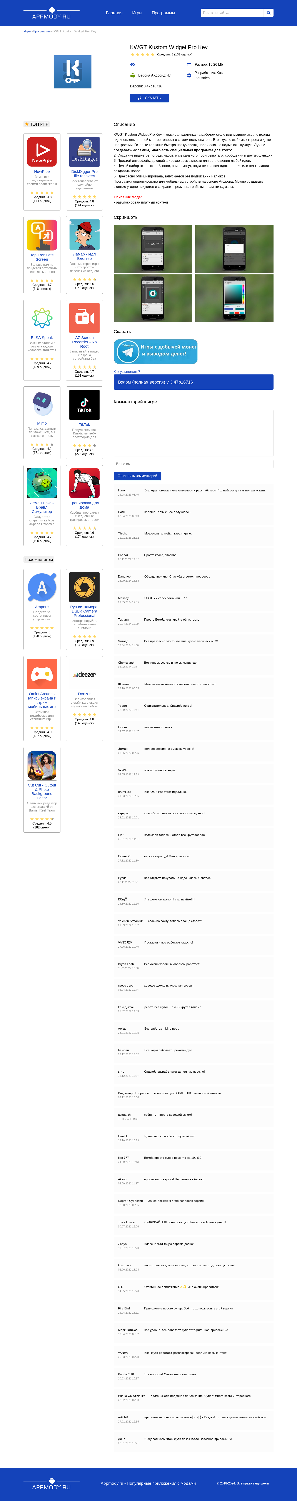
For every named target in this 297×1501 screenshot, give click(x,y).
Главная (114, 12)
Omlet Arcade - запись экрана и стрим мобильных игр (41, 700)
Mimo (42, 423)
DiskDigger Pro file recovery (84, 174)
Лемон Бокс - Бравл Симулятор (42, 507)
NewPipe (42, 172)
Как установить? (127, 372)
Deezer (84, 694)
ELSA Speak (42, 338)
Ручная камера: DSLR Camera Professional (84, 611)
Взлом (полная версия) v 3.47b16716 (155, 382)
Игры (137, 12)
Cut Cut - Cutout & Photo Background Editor (42, 791)
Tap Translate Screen (42, 257)
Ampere (42, 607)
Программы (163, 12)
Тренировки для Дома (84, 505)
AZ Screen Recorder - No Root (84, 342)
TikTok (84, 425)
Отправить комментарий (137, 476)
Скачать (153, 98)
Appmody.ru (51, 13)
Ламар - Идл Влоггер (84, 256)
